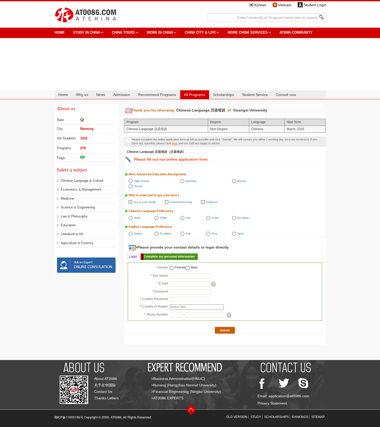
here (175, 143)
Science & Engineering (78, 207)
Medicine (67, 198)
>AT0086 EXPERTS (167, 398)
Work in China (160, 32)
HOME (60, 32)
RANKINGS (300, 417)
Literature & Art (72, 234)
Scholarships (223, 95)
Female (180, 267)
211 (82, 157)
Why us (82, 95)
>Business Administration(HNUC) (178, 379)
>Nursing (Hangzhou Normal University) (183, 385)
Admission (121, 95)
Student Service (255, 95)
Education (68, 225)
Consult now (286, 95)
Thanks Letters (106, 398)
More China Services (248, 32)
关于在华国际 (105, 385)
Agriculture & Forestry (77, 243)
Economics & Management (81, 189)
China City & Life (200, 32)
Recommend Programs (157, 95)
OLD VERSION (236, 417)
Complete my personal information (169, 256)
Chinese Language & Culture (82, 181)
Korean (260, 5)
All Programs (194, 95)
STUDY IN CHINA (86, 32)
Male (194, 267)
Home (63, 95)
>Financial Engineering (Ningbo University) (186, 391)
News (100, 95)
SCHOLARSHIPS (276, 417)
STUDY (255, 417)
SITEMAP (318, 417)
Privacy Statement (272, 403)
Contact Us (103, 391)
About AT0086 (105, 379)
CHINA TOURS (123, 32)
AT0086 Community (296, 32)
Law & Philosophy (74, 216)
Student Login (314, 5)
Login (133, 256)
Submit (225, 330)
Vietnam (285, 5)
